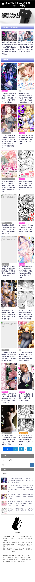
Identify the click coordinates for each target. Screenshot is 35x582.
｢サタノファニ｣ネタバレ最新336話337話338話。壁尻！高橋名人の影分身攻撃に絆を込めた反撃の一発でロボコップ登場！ (26, 314)
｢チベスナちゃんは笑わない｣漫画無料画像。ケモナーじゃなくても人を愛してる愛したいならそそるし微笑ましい (26, 139)
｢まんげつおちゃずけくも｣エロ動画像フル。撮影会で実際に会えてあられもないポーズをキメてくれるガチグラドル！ (9, 440)
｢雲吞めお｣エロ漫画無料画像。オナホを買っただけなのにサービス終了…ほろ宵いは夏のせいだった (25, 185)
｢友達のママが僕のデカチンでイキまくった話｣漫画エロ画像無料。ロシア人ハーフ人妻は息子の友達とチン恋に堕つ (9, 398)
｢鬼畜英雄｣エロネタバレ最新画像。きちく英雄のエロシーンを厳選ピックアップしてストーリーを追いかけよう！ (8, 314)
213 (30, 449)
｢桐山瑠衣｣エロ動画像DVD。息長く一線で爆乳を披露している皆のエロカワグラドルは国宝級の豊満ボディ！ (8, 229)
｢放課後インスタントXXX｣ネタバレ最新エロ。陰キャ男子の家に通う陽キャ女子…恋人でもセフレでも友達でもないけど (26, 98)
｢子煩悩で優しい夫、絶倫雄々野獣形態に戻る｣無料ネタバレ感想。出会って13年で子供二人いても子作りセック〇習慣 (9, 356)
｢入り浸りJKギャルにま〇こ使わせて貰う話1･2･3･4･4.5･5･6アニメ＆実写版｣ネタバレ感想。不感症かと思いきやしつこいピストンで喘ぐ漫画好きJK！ (9, 142)
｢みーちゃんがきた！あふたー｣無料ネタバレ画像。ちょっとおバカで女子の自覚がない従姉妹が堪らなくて (26, 229)
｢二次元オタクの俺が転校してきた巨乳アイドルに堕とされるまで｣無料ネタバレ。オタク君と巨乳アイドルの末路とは (9, 98)
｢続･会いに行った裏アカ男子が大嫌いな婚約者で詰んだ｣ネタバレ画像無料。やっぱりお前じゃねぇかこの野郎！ (8, 271)
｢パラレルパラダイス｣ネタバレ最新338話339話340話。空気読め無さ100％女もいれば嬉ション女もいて (26, 440)
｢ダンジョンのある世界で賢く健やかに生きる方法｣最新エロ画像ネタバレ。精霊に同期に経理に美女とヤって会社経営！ (26, 356)
